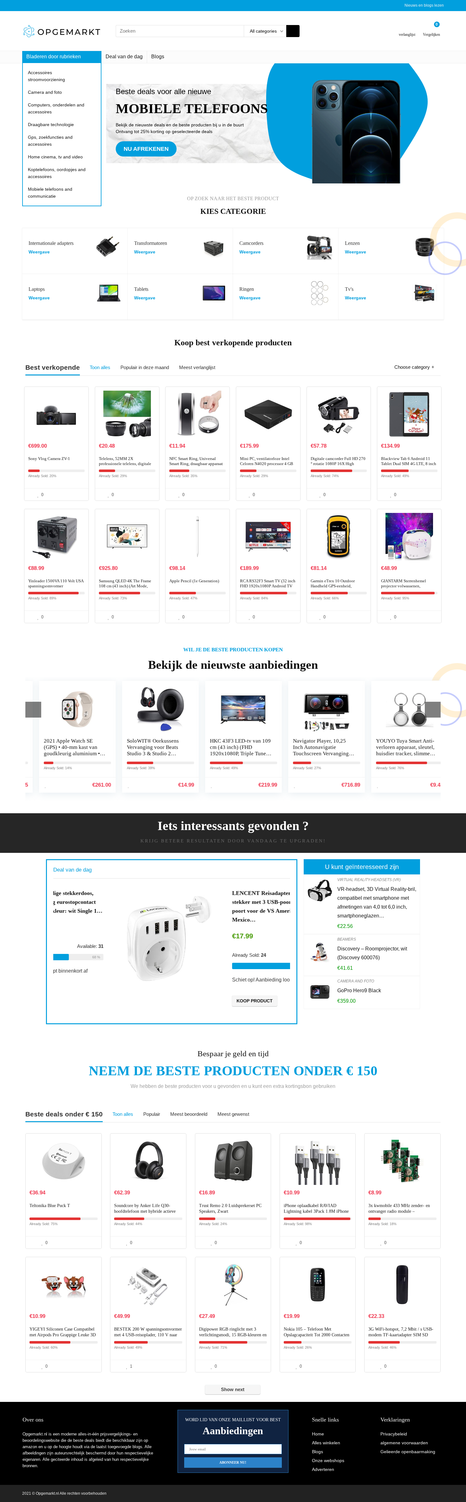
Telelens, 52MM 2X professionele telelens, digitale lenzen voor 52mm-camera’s (125, 463)
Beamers (346, 939)
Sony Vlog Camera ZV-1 (49, 458)
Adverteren (323, 1469)
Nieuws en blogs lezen (424, 5)
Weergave (39, 252)
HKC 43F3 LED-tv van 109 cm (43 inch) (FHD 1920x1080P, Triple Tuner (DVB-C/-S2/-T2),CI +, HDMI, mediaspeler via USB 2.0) (229, 757)
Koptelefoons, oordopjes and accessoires (57, 173)
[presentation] (33, 710)
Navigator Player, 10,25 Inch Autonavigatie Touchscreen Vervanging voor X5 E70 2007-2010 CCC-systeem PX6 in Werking (310, 757)
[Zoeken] (293, 31)
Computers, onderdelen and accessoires (56, 108)
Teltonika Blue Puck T (49, 1205)
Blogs (157, 56)
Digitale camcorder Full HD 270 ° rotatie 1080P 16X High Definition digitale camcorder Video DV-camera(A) (338, 466)
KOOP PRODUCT (199, 1000)
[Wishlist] (407, 28)
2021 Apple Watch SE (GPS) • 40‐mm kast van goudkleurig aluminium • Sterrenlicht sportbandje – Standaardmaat (62, 753)
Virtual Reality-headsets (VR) (369, 880)
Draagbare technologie (51, 124)
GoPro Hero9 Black (359, 990)
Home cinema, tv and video (55, 156)
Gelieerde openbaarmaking (407, 1451)
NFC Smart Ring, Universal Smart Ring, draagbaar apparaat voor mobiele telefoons (196, 463)
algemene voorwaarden (404, 1442)
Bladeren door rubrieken (53, 56)
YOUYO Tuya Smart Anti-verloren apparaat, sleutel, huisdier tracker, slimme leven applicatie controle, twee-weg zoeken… (395, 753)
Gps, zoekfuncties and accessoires (50, 141)
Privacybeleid (393, 1433)
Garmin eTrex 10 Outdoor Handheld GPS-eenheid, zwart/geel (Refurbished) (333, 585)
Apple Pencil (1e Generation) (194, 580)
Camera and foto (45, 92)
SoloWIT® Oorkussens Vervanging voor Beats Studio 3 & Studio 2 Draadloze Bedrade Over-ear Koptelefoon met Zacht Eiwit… (146, 757)
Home (318, 1433)
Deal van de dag (124, 56)
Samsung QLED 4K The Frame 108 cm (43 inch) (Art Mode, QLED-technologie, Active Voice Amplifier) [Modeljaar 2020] (127, 588)
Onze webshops (328, 1460)
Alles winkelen (326, 1442)
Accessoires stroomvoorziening (46, 76)
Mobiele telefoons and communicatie (50, 193)
